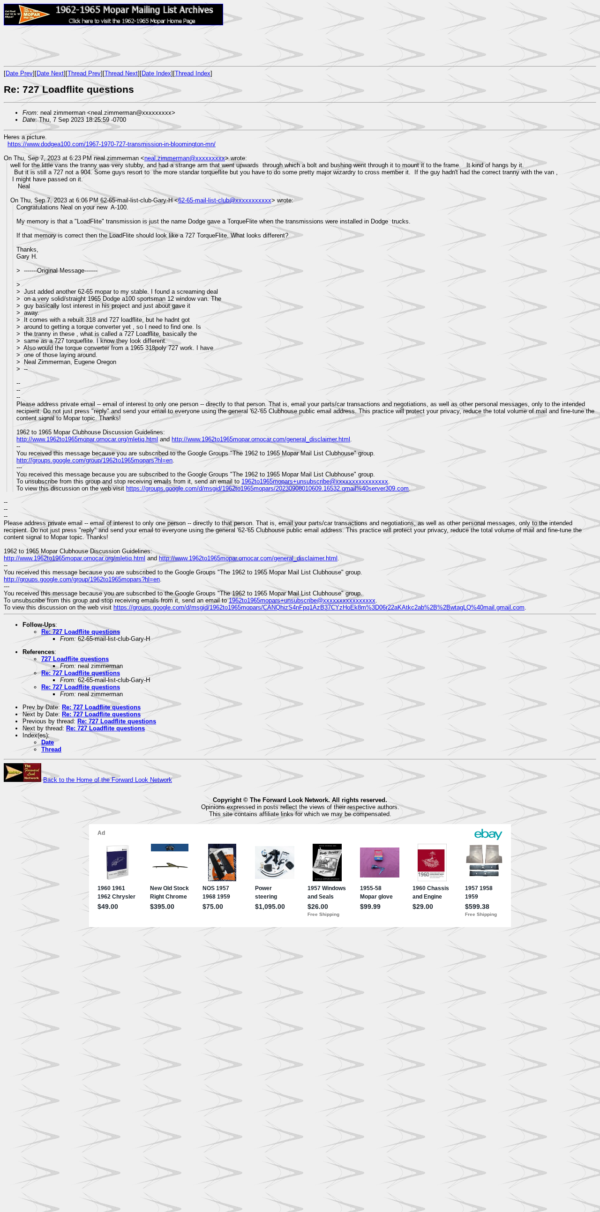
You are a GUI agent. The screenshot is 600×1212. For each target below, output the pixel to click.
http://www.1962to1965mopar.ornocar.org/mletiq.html (87, 439)
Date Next (50, 73)
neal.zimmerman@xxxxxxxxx (184, 158)
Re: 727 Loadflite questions (80, 631)
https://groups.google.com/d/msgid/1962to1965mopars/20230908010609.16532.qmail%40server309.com (267, 488)
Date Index (156, 73)
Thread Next (121, 73)
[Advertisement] (113, 45)
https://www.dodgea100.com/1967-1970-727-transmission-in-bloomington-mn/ (112, 144)
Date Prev (19, 73)
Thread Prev (84, 73)
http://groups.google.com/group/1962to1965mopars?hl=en (94, 460)
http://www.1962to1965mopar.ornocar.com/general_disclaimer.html (261, 439)
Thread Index (192, 73)
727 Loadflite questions (75, 658)
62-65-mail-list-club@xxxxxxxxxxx (224, 200)
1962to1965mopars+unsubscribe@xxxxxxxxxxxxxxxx (314, 481)
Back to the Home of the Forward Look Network (107, 779)
